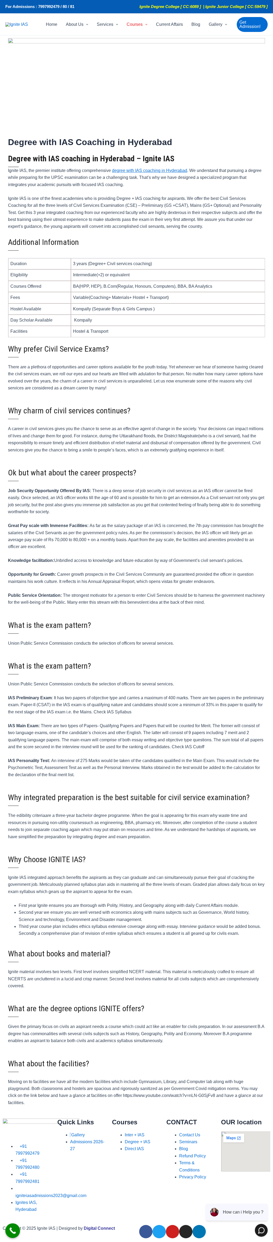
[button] (85, 24)
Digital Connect (99, 1228)
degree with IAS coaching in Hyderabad (149, 170)
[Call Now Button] (12, 1230)
